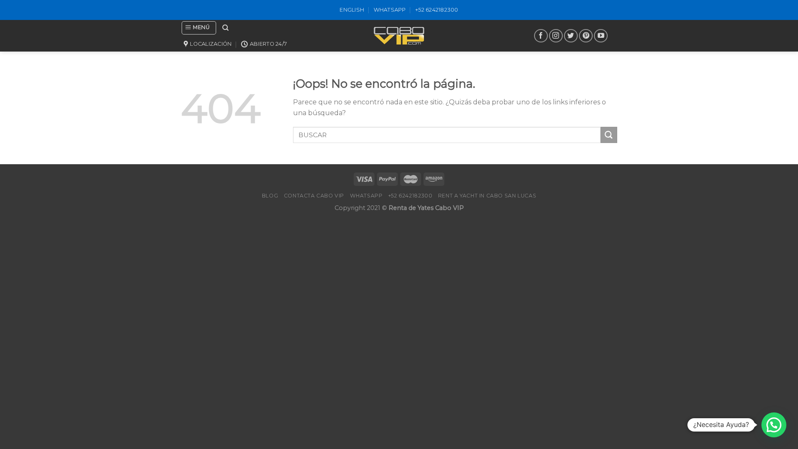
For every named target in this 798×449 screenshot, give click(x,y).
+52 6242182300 (436, 10)
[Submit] (609, 135)
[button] (773, 424)
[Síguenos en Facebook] (541, 36)
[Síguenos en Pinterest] (586, 36)
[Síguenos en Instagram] (556, 36)
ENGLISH (352, 10)
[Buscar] (225, 28)
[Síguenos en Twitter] (571, 36)
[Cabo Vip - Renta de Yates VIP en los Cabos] (399, 36)
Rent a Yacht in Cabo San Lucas (487, 195)
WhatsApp (390, 10)
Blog (270, 195)
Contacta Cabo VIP (314, 195)
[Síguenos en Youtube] (601, 36)
